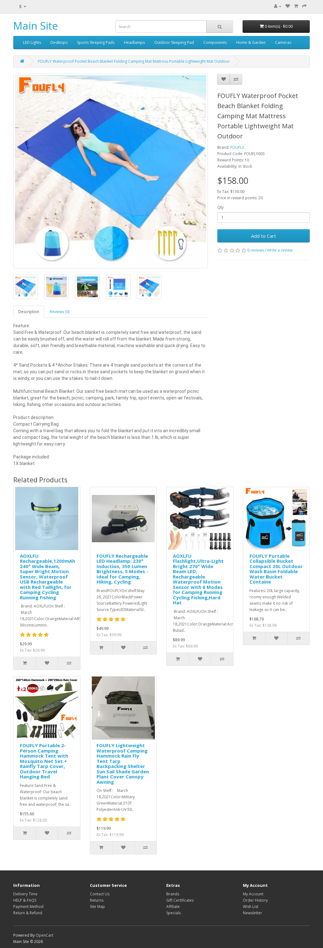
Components (215, 42)
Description (28, 311)
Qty (220, 207)
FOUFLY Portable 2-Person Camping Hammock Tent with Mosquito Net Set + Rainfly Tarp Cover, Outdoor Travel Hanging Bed (44, 761)
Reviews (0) (59, 311)
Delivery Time (25, 894)
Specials (173, 913)
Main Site (35, 26)
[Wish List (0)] (287, 6)
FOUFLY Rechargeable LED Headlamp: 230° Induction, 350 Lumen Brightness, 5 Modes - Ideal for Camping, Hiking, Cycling (122, 569)
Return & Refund (27, 913)
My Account (253, 894)
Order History (255, 900)
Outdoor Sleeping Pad (174, 42)
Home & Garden (251, 42)
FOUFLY (237, 147)
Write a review (279, 250)
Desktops (59, 42)
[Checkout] (304, 6)
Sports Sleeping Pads (96, 42)
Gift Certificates (180, 900)
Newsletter (252, 913)
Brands (172, 894)
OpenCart (44, 935)
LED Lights (32, 42)
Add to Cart (263, 236)
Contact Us (99, 894)
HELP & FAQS (24, 900)
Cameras (283, 42)
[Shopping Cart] (296, 6)
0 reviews (255, 250)
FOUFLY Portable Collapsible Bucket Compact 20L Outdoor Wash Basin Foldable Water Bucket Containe (276, 569)
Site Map (97, 906)
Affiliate (173, 906)
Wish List (250, 906)
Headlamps (134, 42)
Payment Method (28, 906)
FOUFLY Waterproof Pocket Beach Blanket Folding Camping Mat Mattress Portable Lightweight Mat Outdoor (134, 61)
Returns (96, 900)
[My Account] (277, 6)
